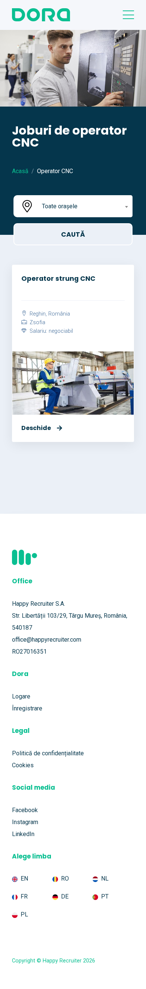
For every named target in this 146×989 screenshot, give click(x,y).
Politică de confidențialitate (48, 753)
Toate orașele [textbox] (59, 206)
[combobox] (84, 206)
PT (105, 896)
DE (65, 896)
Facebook (25, 810)
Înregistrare (27, 708)
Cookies (23, 765)
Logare (21, 696)
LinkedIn (23, 834)
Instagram (25, 822)
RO (65, 878)
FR (24, 896)
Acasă (20, 171)
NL (105, 878)
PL (24, 914)
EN (24, 878)
